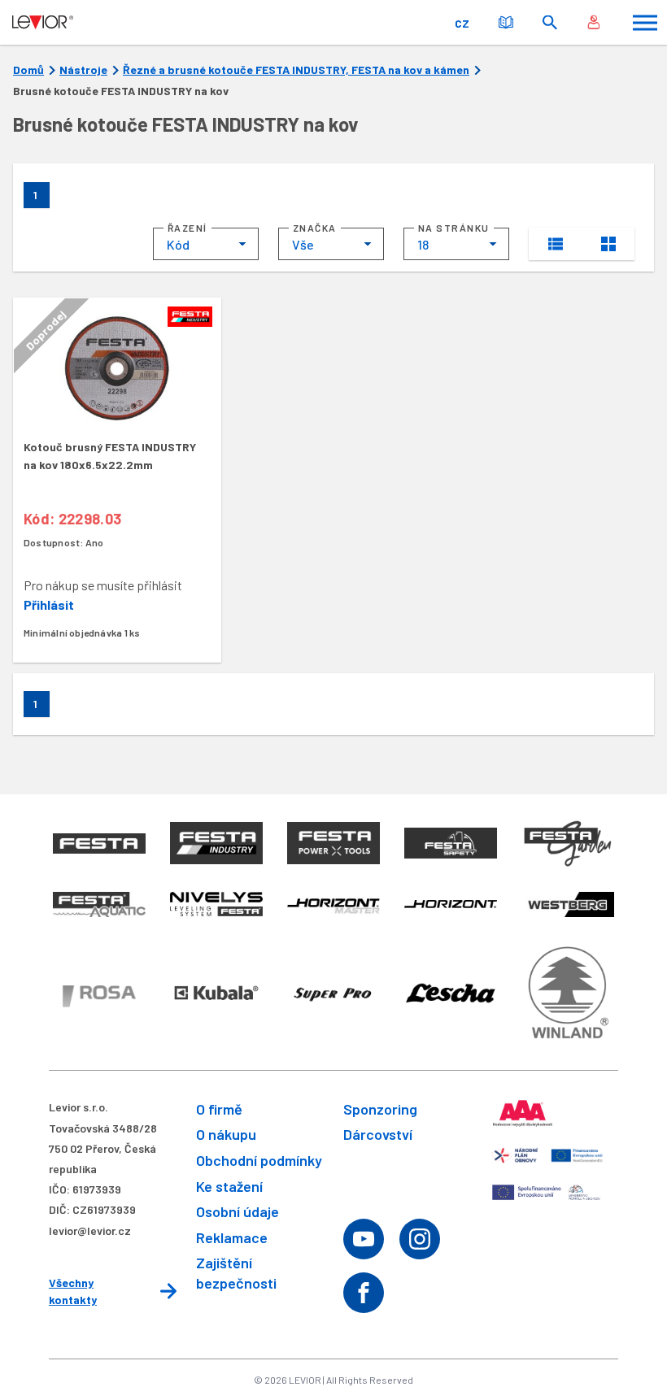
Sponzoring (380, 1109)
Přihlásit (49, 604)
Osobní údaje (237, 1211)
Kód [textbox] (178, 244)
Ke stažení (229, 1186)
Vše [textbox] (303, 244)
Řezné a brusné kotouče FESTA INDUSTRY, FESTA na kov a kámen (296, 69)
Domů (28, 69)
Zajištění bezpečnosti (236, 1273)
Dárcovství (377, 1134)
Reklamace (232, 1237)
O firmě (219, 1109)
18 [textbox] (423, 244)
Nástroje (83, 69)
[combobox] (206, 244)
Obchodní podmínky (259, 1160)
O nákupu (226, 1134)
